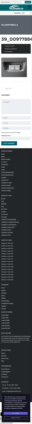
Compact (4, 217)
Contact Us (4, 377)
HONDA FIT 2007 (6, 183)
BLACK (3, 199)
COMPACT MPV (6, 230)
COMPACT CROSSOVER (8, 219)
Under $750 (4, 318)
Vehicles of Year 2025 (7, 279)
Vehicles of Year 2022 (7, 272)
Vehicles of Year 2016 (7, 256)
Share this (8, 88)
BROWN (3, 204)
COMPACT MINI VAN (7, 227)
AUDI (3, 154)
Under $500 (5, 315)
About (3, 353)
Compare (4, 374)
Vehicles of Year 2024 (7, 277)
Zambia (3, 308)
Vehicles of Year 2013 (7, 248)
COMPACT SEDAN (7, 232)
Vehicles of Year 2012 (7, 246)
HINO (3, 170)
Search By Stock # (5, 2)
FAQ (2, 361)
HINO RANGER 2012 (7, 175)
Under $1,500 (5, 323)
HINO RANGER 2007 (7, 172)
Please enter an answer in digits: (11, 132)
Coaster (3, 212)
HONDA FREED (6, 185)
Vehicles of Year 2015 (7, 253)
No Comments (8, 51)
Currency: (17, 13)
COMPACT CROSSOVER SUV (10, 222)
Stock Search (5, 369)
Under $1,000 (5, 320)
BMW (3, 157)
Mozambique (5, 301)
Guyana (3, 290)
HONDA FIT (5, 180)
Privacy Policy (16, 417)
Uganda (3, 306)
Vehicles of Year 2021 (7, 269)
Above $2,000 (5, 328)
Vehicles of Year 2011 (7, 243)
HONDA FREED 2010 (7, 188)
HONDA (3, 177)
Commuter (4, 214)
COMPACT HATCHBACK (8, 225)
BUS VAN (4, 209)
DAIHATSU (4, 164)
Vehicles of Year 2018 (7, 261)
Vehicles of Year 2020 (7, 266)
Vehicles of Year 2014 (7, 251)
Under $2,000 (5, 325)
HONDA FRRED (6, 190)
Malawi (3, 298)
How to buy (4, 358)
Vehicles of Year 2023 (7, 274)
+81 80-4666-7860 (12, 385)
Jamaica (3, 293)
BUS (2, 206)
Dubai (3, 288)
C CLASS (4, 162)
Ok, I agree (15, 413)
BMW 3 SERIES (5, 159)
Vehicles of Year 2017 (7, 259)
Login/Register (5, 372)
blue (2, 201)
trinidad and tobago (7, 303)
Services (3, 356)
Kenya (3, 295)
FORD (3, 167)
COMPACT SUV (6, 235)
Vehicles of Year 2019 (7, 264)
